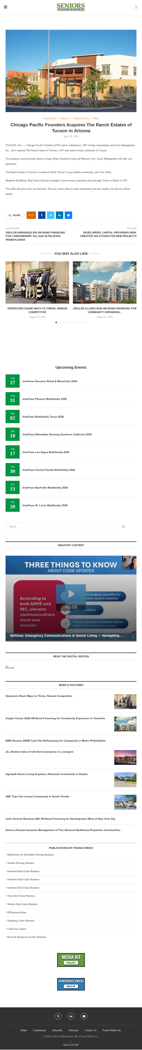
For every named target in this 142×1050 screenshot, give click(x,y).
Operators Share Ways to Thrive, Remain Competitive (39, 695)
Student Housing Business (20, 863)
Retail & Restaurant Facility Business (26, 937)
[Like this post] (32, 215)
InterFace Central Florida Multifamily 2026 (49, 469)
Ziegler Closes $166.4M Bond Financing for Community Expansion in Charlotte (55, 718)
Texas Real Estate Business (21, 895)
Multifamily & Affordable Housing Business (30, 854)
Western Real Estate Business (22, 904)
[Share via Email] (68, 215)
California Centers (16, 929)
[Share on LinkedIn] (59, 215)
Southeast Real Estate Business (23, 887)
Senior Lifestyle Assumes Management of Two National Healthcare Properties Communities (63, 830)
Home (24, 1030)
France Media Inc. (112, 1030)
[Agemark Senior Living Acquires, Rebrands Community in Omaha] (125, 779)
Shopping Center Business (20, 920)
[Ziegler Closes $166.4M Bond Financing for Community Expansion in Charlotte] (104, 282)
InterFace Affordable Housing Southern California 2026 (57, 434)
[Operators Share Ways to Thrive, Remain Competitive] (37, 282)
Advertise (74, 1030)
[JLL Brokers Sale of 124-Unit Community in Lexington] (125, 757)
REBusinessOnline (16, 912)
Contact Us (90, 1030)
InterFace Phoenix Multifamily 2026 (45, 398)
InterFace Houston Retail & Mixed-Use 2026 (50, 381)
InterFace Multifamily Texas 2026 (43, 416)
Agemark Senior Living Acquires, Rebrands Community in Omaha (47, 774)
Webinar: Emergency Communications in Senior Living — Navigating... (66, 635)
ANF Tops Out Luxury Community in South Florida (37, 796)
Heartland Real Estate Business (23, 871)
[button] (10, 292)
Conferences (39, 1030)
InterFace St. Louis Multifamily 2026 (45, 505)
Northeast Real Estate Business (23, 879)
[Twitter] (58, 1016)
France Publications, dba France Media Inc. (75, 1036)
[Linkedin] (71, 1016)
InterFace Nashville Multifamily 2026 (45, 487)
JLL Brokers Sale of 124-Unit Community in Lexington (40, 751)
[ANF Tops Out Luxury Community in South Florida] (125, 802)
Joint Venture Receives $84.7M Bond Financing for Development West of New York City (60, 818)
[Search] (136, 7)
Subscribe (57, 1030)
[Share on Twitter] (50, 215)
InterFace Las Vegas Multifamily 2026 (46, 452)
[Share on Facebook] (41, 215)
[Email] (84, 1016)
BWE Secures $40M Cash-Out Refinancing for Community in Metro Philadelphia (56, 740)
